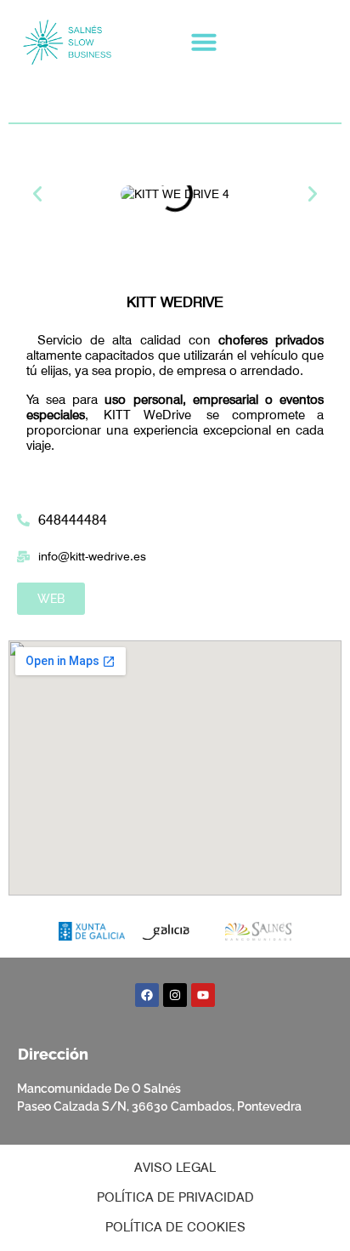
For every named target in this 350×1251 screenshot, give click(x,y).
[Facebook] (147, 995)
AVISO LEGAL (175, 1167)
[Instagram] (175, 995)
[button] (203, 41)
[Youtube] (203, 995)
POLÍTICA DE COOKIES (175, 1227)
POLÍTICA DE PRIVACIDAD (175, 1197)
